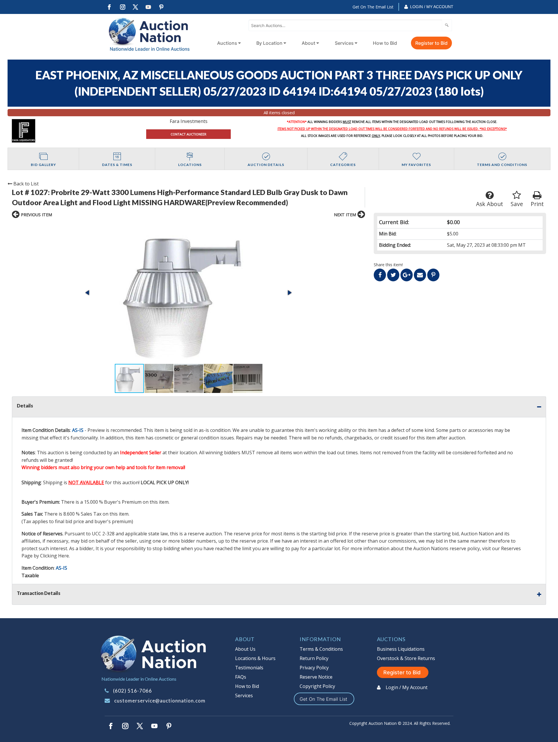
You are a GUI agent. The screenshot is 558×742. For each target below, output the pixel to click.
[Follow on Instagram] (122, 7)
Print (537, 204)
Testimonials (249, 667)
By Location (269, 43)
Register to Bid (431, 43)
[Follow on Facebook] (109, 7)
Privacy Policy (314, 667)
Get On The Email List (373, 7)
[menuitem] (228, 43)
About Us (245, 649)
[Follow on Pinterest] (161, 7)
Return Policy (314, 658)
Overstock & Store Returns (406, 658)
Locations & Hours (255, 658)
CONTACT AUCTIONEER (188, 134)
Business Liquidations (401, 649)
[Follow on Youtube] (148, 7)
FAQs (240, 677)
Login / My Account (431, 6)
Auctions (227, 43)
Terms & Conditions (321, 649)
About (308, 43)
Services (344, 43)
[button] (188, 292)
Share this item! (388, 264)
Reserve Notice (316, 677)
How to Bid (385, 43)
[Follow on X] (135, 7)
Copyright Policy (317, 686)
